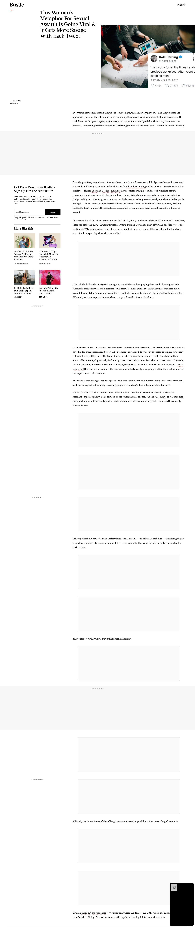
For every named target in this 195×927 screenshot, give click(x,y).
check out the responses (93, 912)
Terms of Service (53, 217)
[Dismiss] (191, 885)
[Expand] (173, 885)
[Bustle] (17, 4)
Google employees (111, 190)
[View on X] (128, 258)
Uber (94, 190)
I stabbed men (109, 220)
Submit (53, 212)
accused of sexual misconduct (161, 194)
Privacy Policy (21, 219)
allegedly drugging (136, 186)
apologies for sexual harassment (116, 121)
